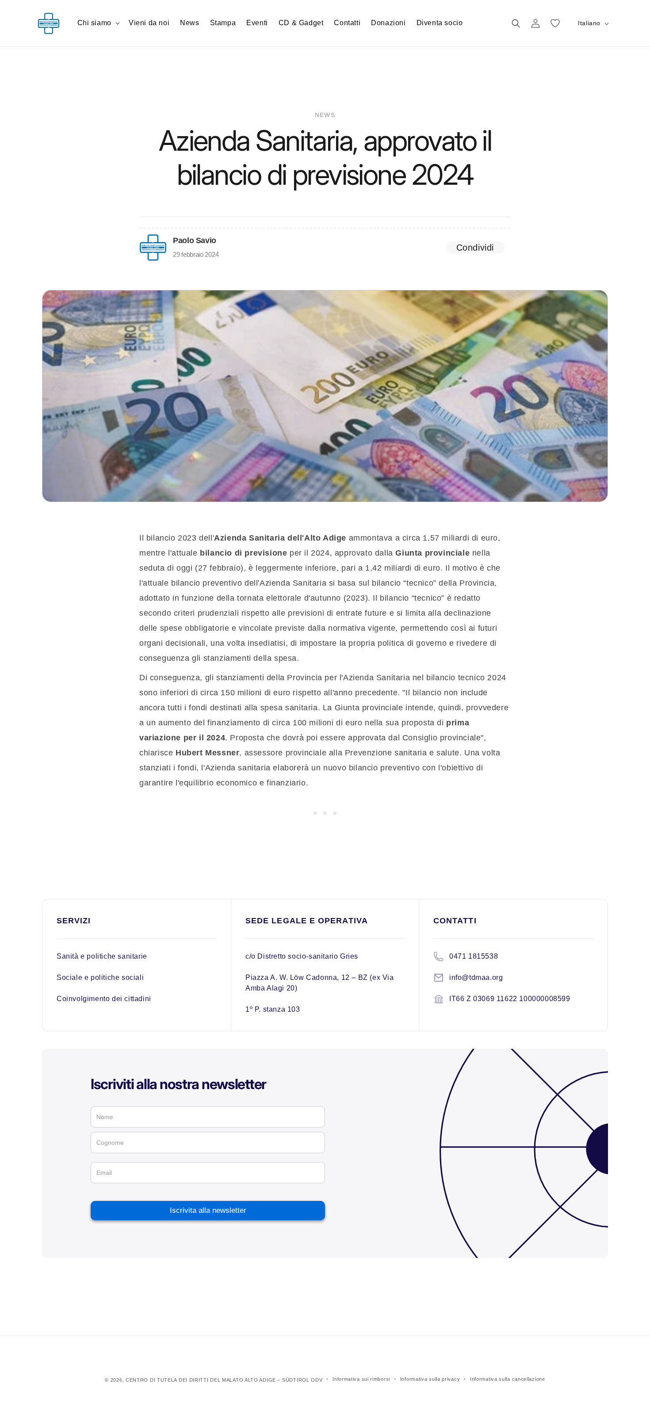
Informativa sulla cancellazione (507, 1379)
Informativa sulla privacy (430, 1379)
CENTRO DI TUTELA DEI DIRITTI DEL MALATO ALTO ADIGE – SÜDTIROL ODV (224, 1380)
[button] (97, 23)
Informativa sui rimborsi (361, 1379)
